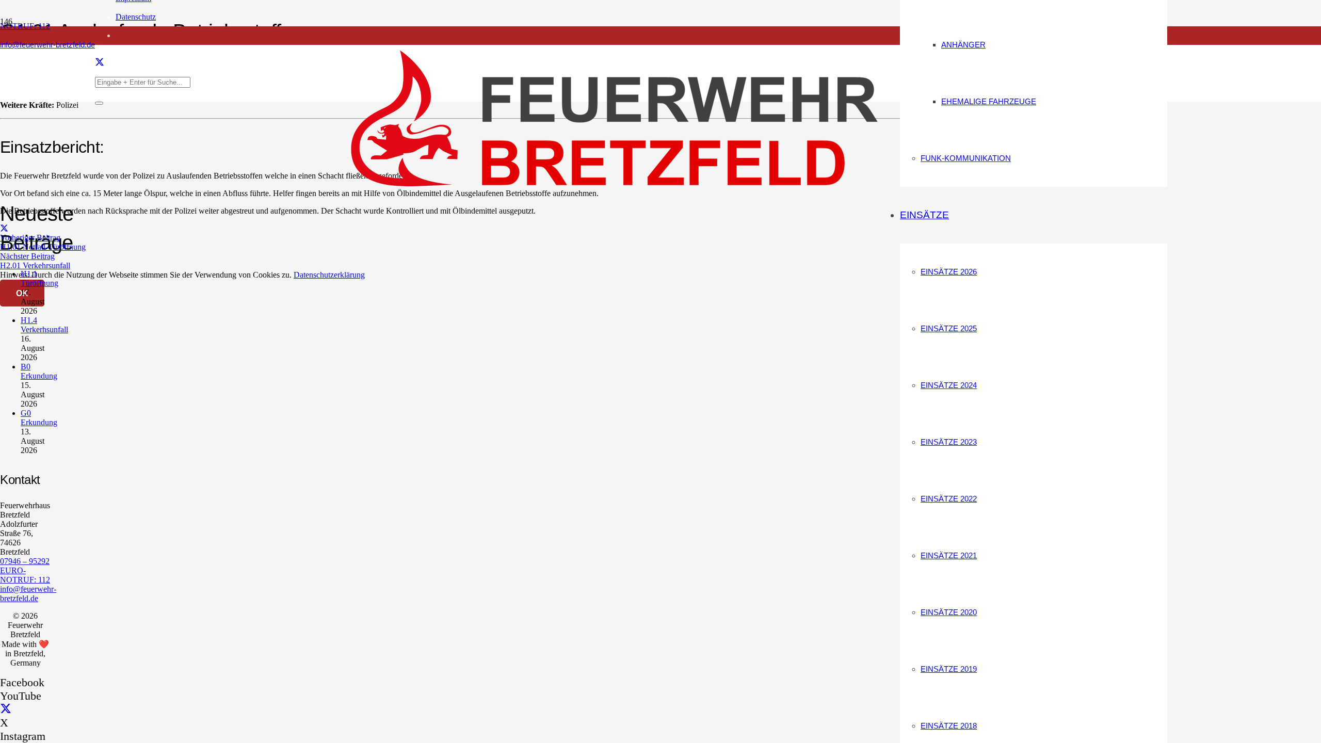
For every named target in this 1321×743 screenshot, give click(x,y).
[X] (99, 62)
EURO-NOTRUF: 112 (25, 575)
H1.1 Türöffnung (39, 278)
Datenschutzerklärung (329, 274)
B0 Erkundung (39, 371)
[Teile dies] (4, 228)
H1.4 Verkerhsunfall (44, 325)
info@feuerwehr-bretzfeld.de (28, 594)
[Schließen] (99, 103)
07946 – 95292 (25, 561)
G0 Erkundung (39, 418)
